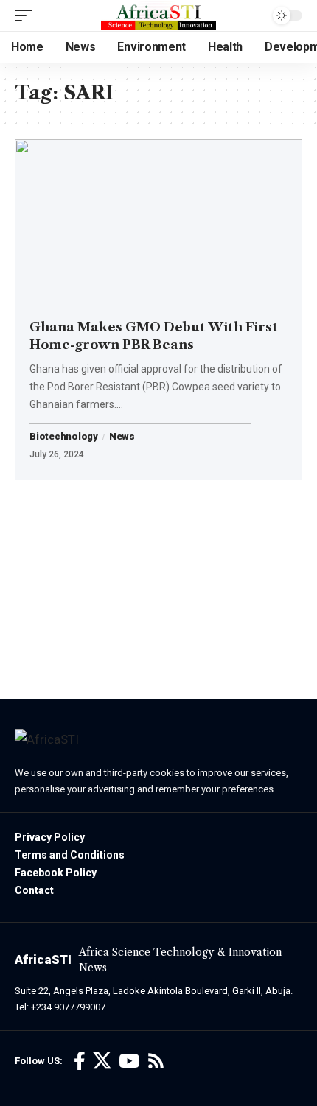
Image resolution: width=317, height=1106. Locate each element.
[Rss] (156, 1061)
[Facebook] (79, 1061)
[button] (27, 15)
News (122, 437)
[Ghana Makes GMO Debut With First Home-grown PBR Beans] (158, 225)
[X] (102, 1061)
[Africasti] (158, 15)
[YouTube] (129, 1061)
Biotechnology (63, 437)
